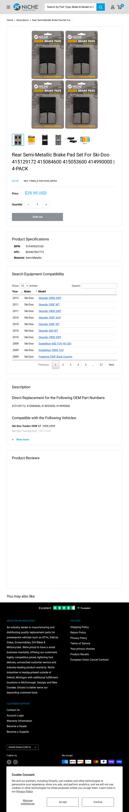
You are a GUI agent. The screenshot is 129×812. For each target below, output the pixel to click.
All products (22, 20)
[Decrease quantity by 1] (28, 204)
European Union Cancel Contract (89, 659)
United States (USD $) (20, 747)
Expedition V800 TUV (51, 350)
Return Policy (78, 632)
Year (15, 291)
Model (42, 291)
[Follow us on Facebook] (9, 762)
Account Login (15, 715)
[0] (119, 7)
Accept (63, 802)
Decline (98, 802)
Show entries (24, 285)
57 (101, 364)
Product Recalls (79, 654)
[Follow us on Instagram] (15, 762)
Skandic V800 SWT (50, 298)
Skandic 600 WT (48, 330)
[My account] (112, 7)
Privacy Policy (24, 791)
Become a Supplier (18, 731)
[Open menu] (8, 7)
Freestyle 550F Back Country (55, 356)
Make (27, 291)
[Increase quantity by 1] (46, 204)
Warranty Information (19, 720)
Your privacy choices (82, 648)
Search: (76, 285)
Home (10, 20)
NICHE (15, 181)
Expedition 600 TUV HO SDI (55, 343)
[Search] (100, 7)
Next (111, 364)
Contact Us (13, 710)
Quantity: (17, 204)
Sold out (37, 216)
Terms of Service (80, 643)
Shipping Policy (79, 627)
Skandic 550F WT (49, 304)
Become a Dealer (17, 726)
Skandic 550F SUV (50, 317)
